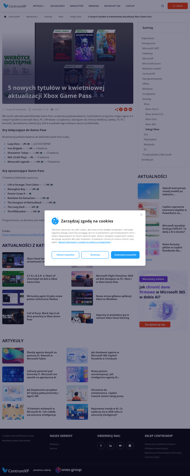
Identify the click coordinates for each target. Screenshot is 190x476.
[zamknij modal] (141, 214)
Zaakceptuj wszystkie (125, 255)
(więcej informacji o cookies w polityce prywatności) (84, 242)
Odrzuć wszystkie (65, 255)
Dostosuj (95, 255)
